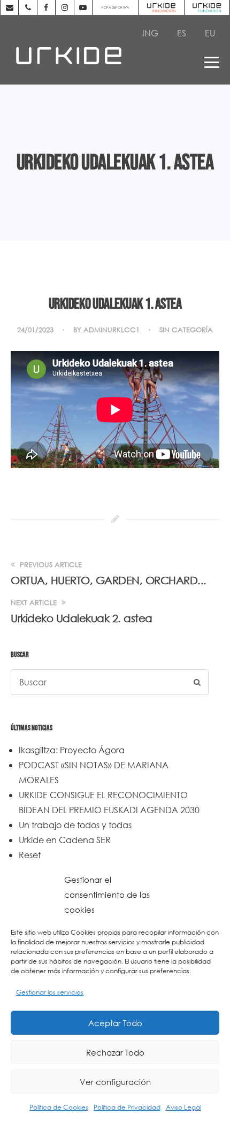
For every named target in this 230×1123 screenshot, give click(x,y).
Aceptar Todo (115, 1023)
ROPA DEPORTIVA (115, 7)
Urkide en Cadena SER (65, 839)
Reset (30, 854)
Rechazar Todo (115, 1052)
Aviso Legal (183, 1107)
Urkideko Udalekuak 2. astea (81, 618)
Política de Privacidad (127, 1107)
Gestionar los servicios (49, 992)
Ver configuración (115, 1081)
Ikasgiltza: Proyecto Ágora (72, 749)
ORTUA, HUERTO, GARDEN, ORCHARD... (108, 580)
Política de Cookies (58, 1107)
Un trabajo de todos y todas (75, 824)
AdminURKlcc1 (111, 329)
